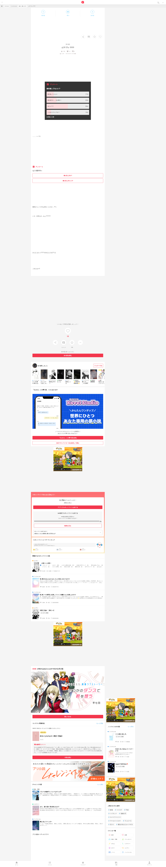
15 (68, 51)
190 (63, 51)
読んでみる (67, 716)
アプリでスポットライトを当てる (68, 507)
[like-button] (100, 36)
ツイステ (118, 810)
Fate (126, 810)
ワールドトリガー (115, 821)
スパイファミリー (115, 817)
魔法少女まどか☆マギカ (124, 824)
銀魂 (111, 810)
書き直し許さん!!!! (68, 181)
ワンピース (127, 821)
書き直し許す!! (68, 175)
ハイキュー (113, 813)
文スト (111, 824)
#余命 (34, 669)
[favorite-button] (94, 36)
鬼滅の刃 (122, 813)
